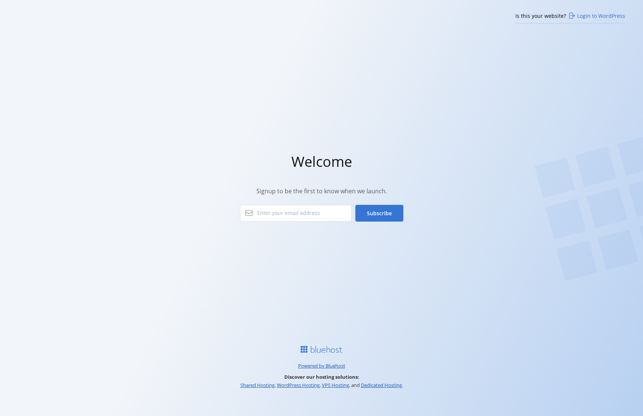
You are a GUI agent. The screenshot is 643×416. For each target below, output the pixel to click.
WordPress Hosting (298, 385)
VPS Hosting (335, 385)
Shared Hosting (257, 385)
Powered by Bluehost (321, 365)
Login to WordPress (601, 15)
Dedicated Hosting (381, 385)
